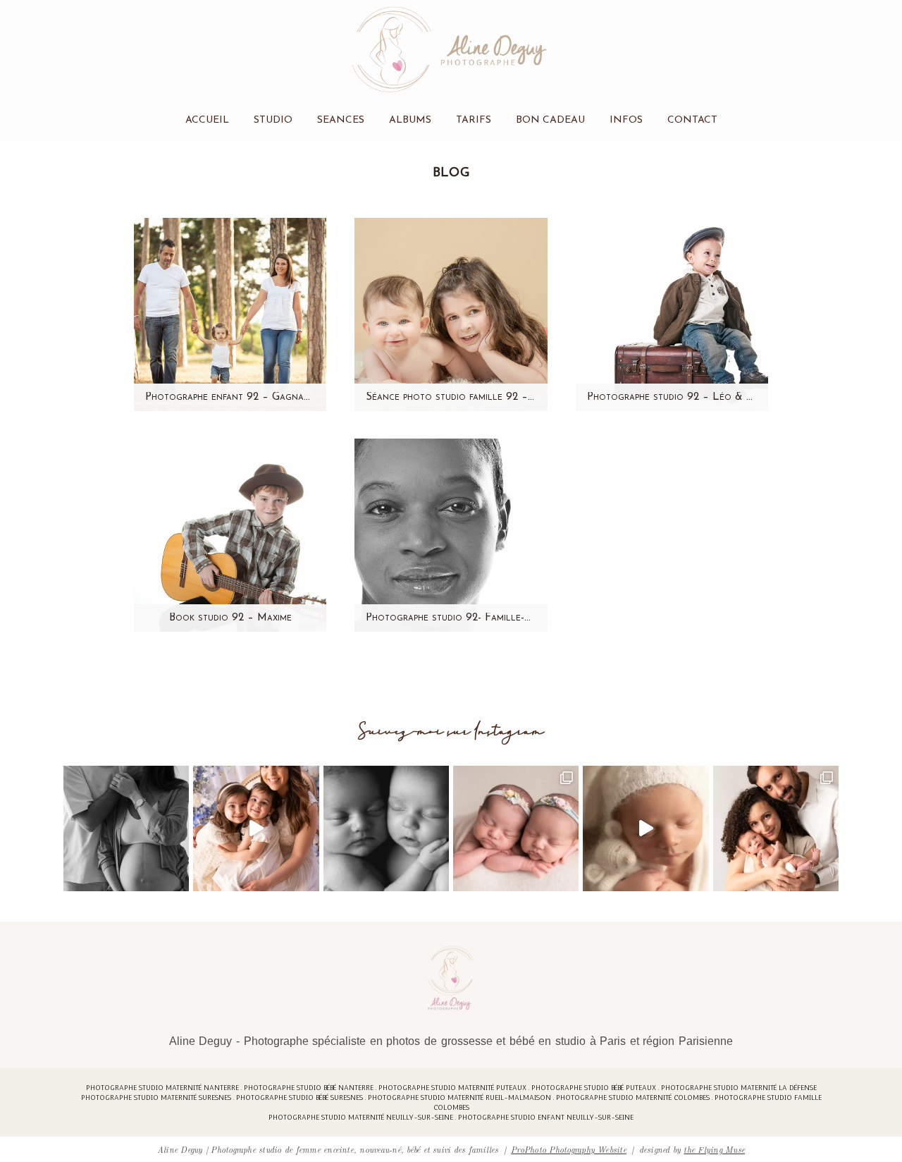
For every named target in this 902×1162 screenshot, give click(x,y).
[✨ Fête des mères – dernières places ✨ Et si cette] (256, 828)
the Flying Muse (714, 1149)
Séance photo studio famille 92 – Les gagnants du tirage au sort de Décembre (451, 397)
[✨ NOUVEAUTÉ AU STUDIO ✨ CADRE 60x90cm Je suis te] (645, 828)
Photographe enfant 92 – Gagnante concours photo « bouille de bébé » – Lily (230, 397)
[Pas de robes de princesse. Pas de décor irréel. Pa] (126, 828)
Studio (273, 120)
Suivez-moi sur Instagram (451, 731)
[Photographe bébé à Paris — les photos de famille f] (776, 828)
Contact (692, 120)
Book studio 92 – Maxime (230, 618)
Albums (410, 120)
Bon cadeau (550, 120)
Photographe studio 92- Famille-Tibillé (451, 618)
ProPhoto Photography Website (568, 1149)
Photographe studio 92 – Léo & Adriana (672, 397)
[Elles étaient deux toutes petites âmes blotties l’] (516, 828)
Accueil (207, 120)
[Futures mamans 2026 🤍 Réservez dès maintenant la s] (386, 828)
